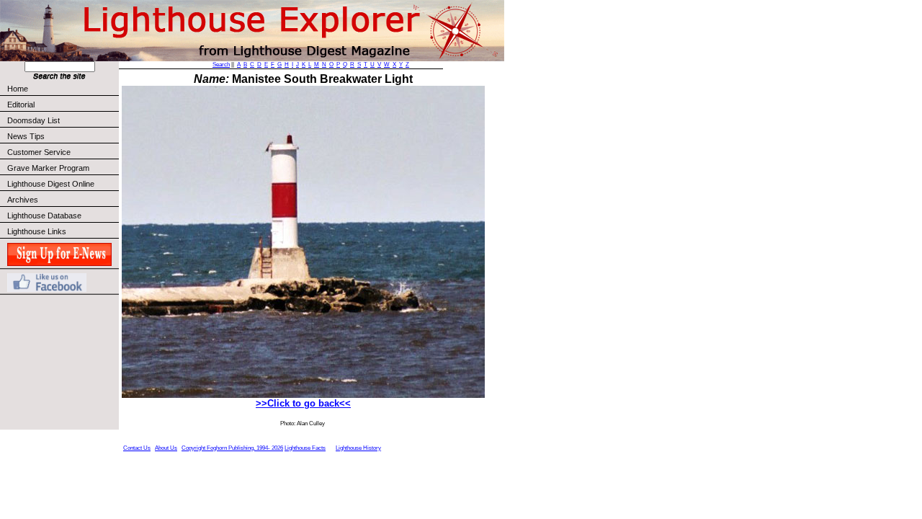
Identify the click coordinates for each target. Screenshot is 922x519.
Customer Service (39, 152)
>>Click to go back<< (303, 403)
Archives (22, 199)
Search (221, 64)
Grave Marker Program (48, 168)
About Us (166, 448)
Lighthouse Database (44, 215)
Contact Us (137, 448)
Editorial (21, 104)
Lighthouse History (358, 448)
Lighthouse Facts (305, 448)
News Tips (26, 136)
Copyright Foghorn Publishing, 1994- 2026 (232, 448)
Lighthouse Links (36, 231)
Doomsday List (33, 120)
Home (17, 88)
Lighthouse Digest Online (50, 183)
